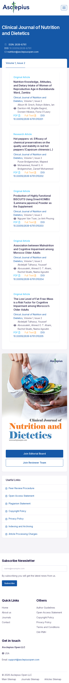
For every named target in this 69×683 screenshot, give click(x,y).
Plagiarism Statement (19, 503)
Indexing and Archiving (21, 526)
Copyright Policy (17, 511)
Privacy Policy (16, 518)
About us (6, 612)
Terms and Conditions (48, 627)
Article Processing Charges (23, 534)
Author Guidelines (45, 607)
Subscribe (9, 583)
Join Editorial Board (34, 453)
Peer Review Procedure (21, 488)
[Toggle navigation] (64, 7)
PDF (15, 115)
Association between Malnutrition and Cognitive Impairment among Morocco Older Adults (33, 249)
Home (5, 607)
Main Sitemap (9, 679)
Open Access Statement (21, 495)
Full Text (29, 115)
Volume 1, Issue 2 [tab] (15, 63)
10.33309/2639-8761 (20, 48)
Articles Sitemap (52, 679)
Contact (6, 622)
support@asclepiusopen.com (23, 659)
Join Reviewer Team (34, 462)
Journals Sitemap (30, 679)
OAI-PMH (41, 632)
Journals (6, 617)
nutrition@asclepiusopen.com (23, 51)
